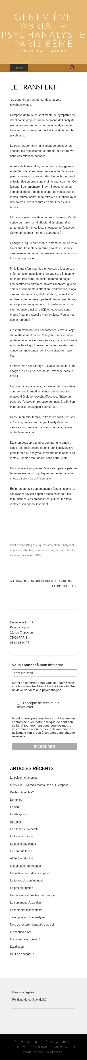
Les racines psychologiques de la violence (41, 581)
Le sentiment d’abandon (25, 902)
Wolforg (55, 1052)
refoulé (70, 550)
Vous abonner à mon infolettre (37, 665)
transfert (15, 555)
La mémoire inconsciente (26, 910)
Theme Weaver (60, 1047)
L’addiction (17, 946)
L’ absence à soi (20, 932)
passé (60, 550)
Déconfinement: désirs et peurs (30, 873)
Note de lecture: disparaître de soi (32, 924)
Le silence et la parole (24, 829)
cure (38, 550)
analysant (68, 545)
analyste (15, 550)
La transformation (21, 836)
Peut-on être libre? (22, 792)
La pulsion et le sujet (23, 777)
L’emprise (16, 799)
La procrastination (21, 887)
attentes (28, 550)
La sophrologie (64, 586)
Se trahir (15, 821)
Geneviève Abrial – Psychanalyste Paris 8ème (43, 30)
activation (53, 545)
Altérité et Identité (21, 858)
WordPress (66, 1042)
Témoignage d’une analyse (27, 917)
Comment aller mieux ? (25, 939)
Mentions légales (23, 992)
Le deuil (15, 807)
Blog (29, 545)
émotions (48, 550)
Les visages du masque (25, 865)
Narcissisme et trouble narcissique (32, 895)
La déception (18, 814)
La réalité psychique (23, 843)
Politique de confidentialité (29, 999)
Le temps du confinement (26, 880)
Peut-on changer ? (22, 954)
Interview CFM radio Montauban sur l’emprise (39, 785)
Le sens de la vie (21, 851)
